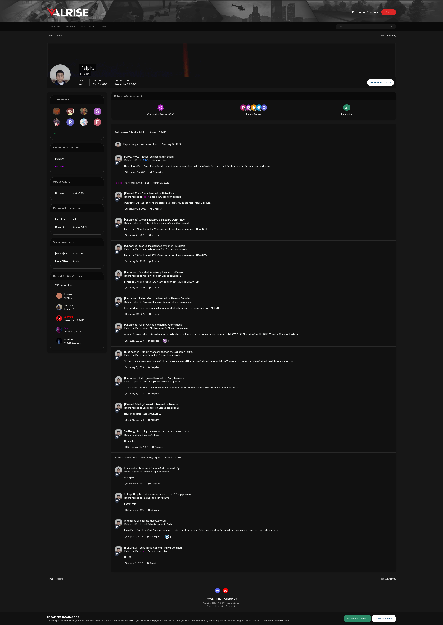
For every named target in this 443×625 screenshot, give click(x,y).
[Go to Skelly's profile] (97, 111)
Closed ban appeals (170, 196)
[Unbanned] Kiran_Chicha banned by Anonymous (153, 324)
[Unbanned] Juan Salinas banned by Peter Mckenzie (154, 245)
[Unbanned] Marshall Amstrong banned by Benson (154, 272)
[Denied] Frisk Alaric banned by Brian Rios (149, 193)
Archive (162, 159)
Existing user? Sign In (364, 12)
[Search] (392, 26)
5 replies (157, 208)
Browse (54, 26)
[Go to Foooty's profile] (56, 122)
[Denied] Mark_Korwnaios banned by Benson (151, 404)
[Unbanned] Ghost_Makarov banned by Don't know (154, 219)
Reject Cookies (383, 618)
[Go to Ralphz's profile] (118, 144)
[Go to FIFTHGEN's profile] (70, 111)
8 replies (153, 563)
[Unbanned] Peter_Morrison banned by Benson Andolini (157, 298)
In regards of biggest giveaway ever (145, 520)
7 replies (155, 483)
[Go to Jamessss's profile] (59, 296)
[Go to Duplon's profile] (56, 133)
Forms (104, 26)
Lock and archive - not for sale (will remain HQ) (152, 468)
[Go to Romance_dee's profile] (70, 122)
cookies (67, 620)
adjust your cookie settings (142, 620)
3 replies (154, 393)
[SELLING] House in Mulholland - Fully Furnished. (153, 547)
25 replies (155, 510)
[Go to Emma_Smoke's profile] (97, 122)
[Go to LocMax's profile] (59, 318)
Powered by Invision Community (222, 606)
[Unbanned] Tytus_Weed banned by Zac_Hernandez (155, 378)
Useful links (87, 26)
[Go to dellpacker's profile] (84, 122)
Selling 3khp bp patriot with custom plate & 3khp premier (158, 494)
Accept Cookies (359, 618)
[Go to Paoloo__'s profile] (84, 111)
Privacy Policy (213, 598)
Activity (70, 26)
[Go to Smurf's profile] (59, 330)
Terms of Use (258, 620)
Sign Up (388, 12)
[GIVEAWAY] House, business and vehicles (149, 156)
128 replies (155, 536)
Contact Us (230, 598)
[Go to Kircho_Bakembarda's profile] (56, 111)
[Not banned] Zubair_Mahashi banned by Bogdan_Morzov (158, 351)
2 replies (155, 235)
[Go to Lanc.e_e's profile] (59, 307)
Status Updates (377, 26)
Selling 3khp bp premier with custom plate (156, 431)
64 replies (157, 172)
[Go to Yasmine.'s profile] (59, 341)
